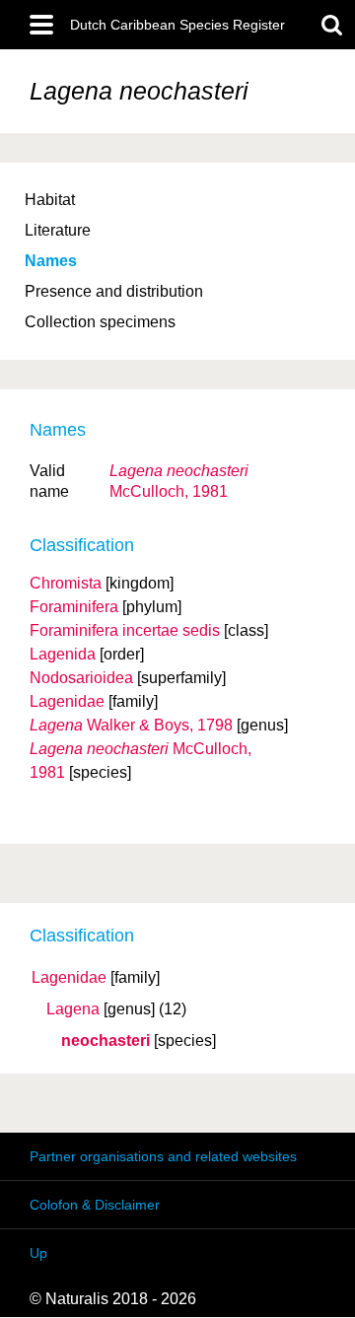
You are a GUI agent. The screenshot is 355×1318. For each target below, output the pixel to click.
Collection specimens (100, 321)
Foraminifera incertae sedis (125, 630)
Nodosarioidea (81, 677)
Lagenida (63, 654)
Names (51, 260)
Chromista (66, 583)
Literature (58, 230)
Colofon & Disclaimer (95, 1205)
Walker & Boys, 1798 (131, 725)
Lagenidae (69, 978)
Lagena (73, 1009)
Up (38, 1253)
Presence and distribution (114, 291)
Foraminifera (74, 606)
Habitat (50, 199)
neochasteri (105, 1041)
